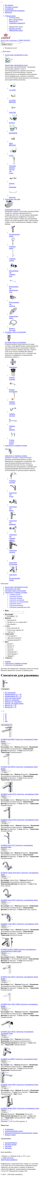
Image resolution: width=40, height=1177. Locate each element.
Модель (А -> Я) (10, 705)
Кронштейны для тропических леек (13, 289)
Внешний (11, 620)
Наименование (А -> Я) (13, 694)
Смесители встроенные (13, 563)
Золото (10, 648)
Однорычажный (13, 640)
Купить (4, 743)
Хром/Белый (12, 652)
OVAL (11, 155)
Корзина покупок (15, 28)
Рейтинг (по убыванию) (13, 701)
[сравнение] (10, 743)
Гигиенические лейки (14, 235)
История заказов (10, 1144)
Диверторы (13, 367)
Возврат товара (10, 1135)
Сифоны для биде (12, 415)
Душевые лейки (12, 247)
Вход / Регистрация (16, 19)
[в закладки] (8, 743)
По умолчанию (10, 692)
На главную (9, 5)
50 (6, 717)
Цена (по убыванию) (12, 700)
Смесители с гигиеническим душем (14, 577)
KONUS (12, 123)
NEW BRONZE (12, 144)
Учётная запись (10, 16)
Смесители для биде (13, 551)
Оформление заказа (16, 30)
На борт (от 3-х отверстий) (16, 622)
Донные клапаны (12, 378)
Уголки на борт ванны (11, 441)
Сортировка (5, 689)
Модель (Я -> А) (10, 707)
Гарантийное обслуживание (15, 10)
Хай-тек (10, 632)
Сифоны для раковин (12, 428)
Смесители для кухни (13, 494)
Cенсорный (11, 636)
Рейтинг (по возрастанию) (14, 703)
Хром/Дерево (12, 654)
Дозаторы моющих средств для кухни (12, 169)
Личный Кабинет (11, 1143)
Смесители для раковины (13, 522)
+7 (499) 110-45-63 (7, 1158)
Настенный (11, 624)
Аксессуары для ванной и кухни (16, 55)
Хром (9, 650)
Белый (9, 644)
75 (6, 719)
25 (6, 716)
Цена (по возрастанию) (13, 698)
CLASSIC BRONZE (12, 101)
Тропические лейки (13, 317)
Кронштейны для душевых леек (13, 273)
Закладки (8, 1146)
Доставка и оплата (11, 7)
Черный (10, 656)
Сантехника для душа (12, 199)
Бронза (10, 646)
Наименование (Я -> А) (13, 696)
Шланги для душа (12, 329)
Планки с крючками (12, 185)
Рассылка (8, 1148)
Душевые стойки (12, 259)
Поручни (12, 197)
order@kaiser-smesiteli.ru (9, 1160)
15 (6, 714)
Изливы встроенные (13, 390)
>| (11, 1119)
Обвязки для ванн (12, 402)
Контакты (8, 12)
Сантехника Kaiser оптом (14, 1131)
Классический (12, 628)
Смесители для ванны (13, 508)
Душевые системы (12, 481)
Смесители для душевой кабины (13, 537)
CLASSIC (12, 90)
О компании (9, 9)
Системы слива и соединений (15, 332)
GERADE (12, 112)
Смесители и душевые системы (16, 445)
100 (6, 721)
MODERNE (13, 133)
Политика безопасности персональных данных (21, 1133)
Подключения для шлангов (14, 304)
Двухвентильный (13, 638)
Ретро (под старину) (14, 630)
